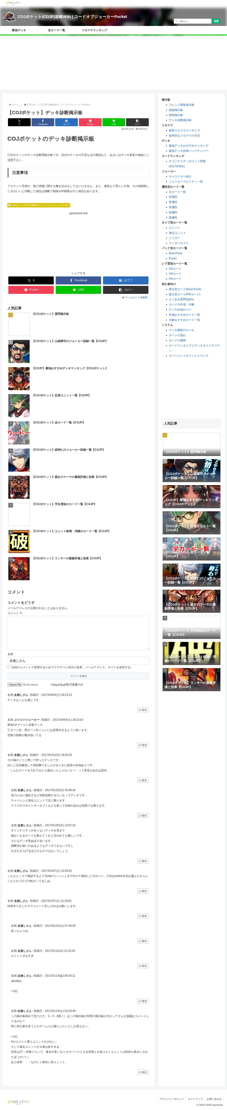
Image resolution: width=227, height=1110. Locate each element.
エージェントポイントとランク (189, 355)
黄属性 (173, 202)
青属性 (173, 207)
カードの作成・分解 (181, 304)
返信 (144, 709)
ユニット (174, 227)
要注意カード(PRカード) (184, 294)
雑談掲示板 (176, 109)
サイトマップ (195, 1099)
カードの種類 (177, 340)
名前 (10, 654)
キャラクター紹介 (180, 176)
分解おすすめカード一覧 (184, 319)
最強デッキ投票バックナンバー (189, 150)
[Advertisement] (113, 64)
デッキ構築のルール (181, 330)
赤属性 (173, 196)
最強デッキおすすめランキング (189, 145)
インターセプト (179, 243)
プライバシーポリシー (171, 1099)
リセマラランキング (94, 30)
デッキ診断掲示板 (180, 120)
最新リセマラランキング (184, 130)
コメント (14, 613)
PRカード (175, 278)
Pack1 (173, 258)
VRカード (175, 273)
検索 (216, 21)
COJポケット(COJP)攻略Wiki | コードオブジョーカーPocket (72, 16)
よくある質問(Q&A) (181, 299)
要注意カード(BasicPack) (185, 289)
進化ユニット (177, 232)
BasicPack (175, 253)
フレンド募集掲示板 (181, 104)
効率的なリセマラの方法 (184, 135)
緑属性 (173, 212)
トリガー (174, 237)
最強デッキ (19, 30)
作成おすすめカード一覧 (184, 314)
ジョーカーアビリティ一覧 (186, 181)
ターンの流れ (177, 335)
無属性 (173, 217)
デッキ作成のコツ (180, 309)
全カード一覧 (56, 30)
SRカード (175, 268)
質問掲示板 (176, 115)
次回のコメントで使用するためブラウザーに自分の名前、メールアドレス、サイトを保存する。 (72, 667)
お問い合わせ (214, 1099)
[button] (137, 122)
